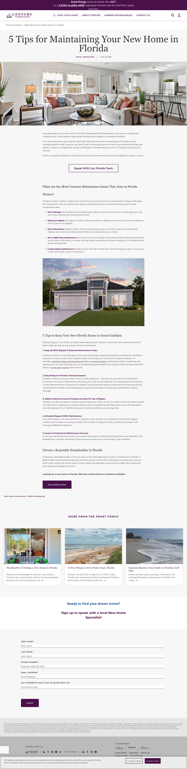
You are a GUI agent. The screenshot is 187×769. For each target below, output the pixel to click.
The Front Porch (14, 25)
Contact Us (143, 15)
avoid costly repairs (60, 367)
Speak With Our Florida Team (93, 168)
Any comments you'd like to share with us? (45, 683)
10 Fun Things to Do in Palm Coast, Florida (91, 567)
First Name (27, 641)
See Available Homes (57, 484)
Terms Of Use (145, 752)
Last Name (26, 652)
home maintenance (17, 496)
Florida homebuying (36, 496)
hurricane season (99, 361)
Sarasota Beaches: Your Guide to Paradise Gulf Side (154, 569)
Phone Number (29, 662)
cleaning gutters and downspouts (68, 361)
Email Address (29, 672)
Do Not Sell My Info (136, 756)
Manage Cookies (134, 761)
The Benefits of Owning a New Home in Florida (31, 567)
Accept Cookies (152, 761)
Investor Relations (121, 752)
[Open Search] (172, 15)
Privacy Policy (133, 752)
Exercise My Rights (121, 756)
